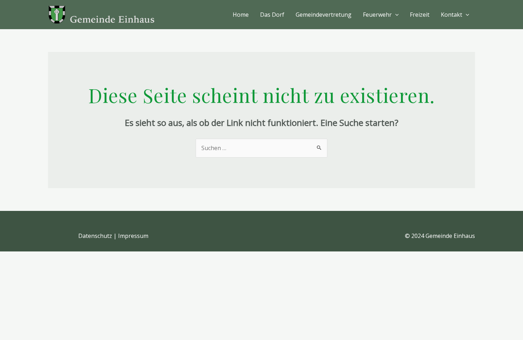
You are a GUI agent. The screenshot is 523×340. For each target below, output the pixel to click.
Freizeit (419, 14)
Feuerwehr (377, 14)
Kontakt (451, 14)
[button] (395, 14)
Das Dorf (272, 14)
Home (241, 14)
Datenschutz (95, 236)
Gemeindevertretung (324, 14)
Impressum (133, 236)
